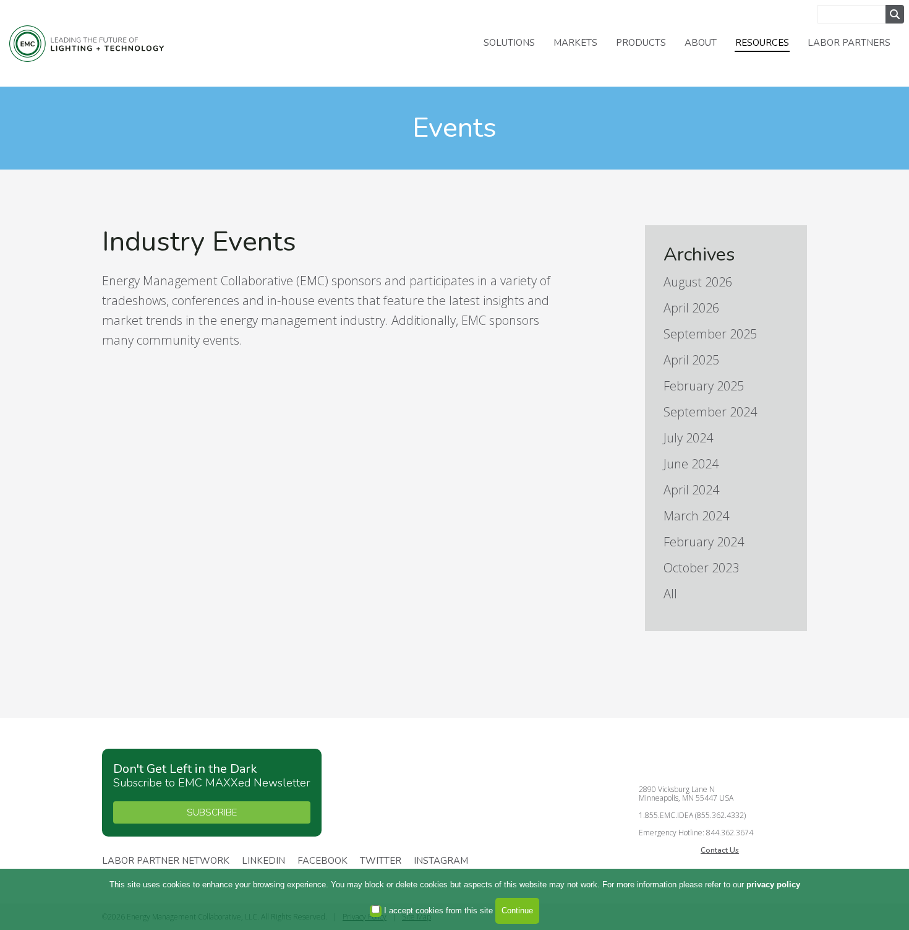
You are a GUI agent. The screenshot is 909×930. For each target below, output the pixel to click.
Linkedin (263, 861)
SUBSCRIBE (212, 812)
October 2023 (701, 567)
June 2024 (691, 463)
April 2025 (691, 359)
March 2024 (696, 515)
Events (454, 128)
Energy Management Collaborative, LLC (86, 43)
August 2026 (698, 281)
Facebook (322, 861)
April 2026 (691, 307)
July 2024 (688, 437)
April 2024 (691, 489)
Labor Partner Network (165, 861)
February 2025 (704, 385)
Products (641, 43)
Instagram (441, 861)
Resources (762, 43)
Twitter (380, 861)
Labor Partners (849, 43)
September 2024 (710, 411)
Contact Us (720, 850)
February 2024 (704, 541)
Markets (575, 43)
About (701, 43)
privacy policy (773, 884)
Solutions (509, 43)
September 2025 (710, 333)
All (670, 593)
